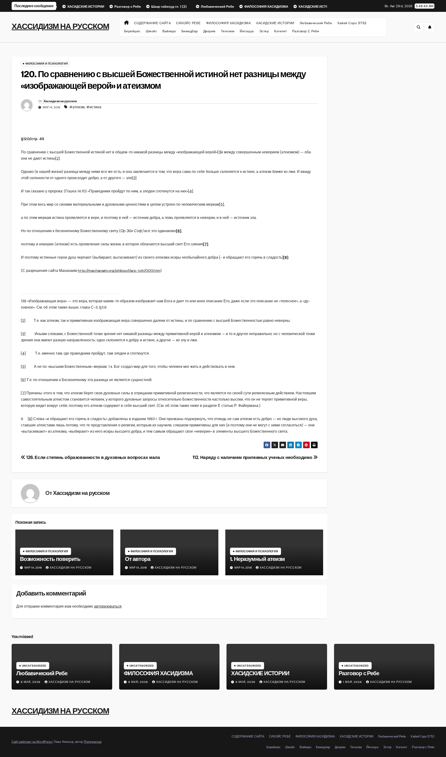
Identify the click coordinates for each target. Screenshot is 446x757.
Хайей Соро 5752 (352, 23)
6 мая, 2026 (31, 682)
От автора (137, 559)
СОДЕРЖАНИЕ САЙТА (152, 23)
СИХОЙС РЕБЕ (188, 23)
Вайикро (169, 31)
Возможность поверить (50, 559)
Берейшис (132, 31)
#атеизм (77, 107)
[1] (219, 152)
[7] (23, 393)
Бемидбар (189, 31)
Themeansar (93, 742)
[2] (57, 158)
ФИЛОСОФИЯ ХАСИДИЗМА (228, 23)
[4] (190, 191)
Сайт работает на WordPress (32, 742)
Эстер (264, 31)
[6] (23, 379)
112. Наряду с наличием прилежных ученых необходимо (253, 457)
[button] (418, 27)
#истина (93, 107)
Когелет (280, 31)
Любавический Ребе (316, 23)
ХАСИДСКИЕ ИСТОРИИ (275, 23)
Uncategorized (34, 666)
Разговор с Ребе (305, 31)
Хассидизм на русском (60, 101)
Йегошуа (247, 31)
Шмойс (151, 31)
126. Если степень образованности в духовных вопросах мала (92, 457)
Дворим (209, 31)
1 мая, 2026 (353, 682)
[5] (221, 204)
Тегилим (228, 31)
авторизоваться (107, 606)
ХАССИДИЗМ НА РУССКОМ (60, 26)
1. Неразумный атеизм (257, 559)
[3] (134, 177)
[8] (30, 418)
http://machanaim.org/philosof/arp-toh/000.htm (119, 270)
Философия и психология (46, 64)
